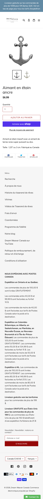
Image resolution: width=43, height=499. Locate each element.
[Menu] (38, 20)
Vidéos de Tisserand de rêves (18, 206)
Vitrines (8, 199)
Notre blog (10, 233)
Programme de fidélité (15, 227)
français (31, 459)
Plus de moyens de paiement (21, 130)
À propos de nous (13, 186)
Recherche (10, 179)
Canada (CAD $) (14, 459)
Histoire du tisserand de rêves (19, 192)
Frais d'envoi (11, 213)
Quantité (6, 104)
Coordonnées (11, 220)
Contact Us (33, 497)
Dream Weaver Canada (20, 488)
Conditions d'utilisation (16, 260)
